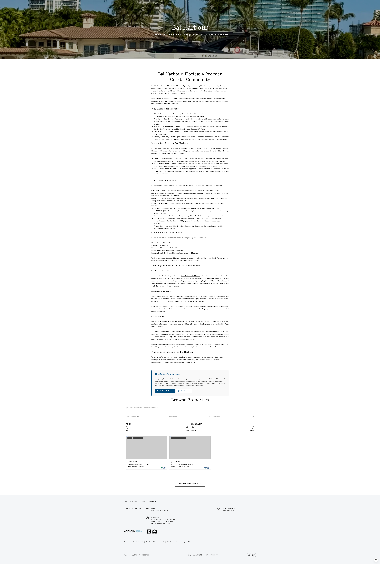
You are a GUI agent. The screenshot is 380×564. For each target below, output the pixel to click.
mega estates (169, 166)
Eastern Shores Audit (155, 542)
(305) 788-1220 (183, 391)
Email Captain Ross (164, 391)
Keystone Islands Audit (133, 542)
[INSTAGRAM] (249, 555)
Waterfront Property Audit (178, 542)
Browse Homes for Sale (190, 484)
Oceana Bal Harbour (213, 158)
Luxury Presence (141, 555)
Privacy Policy (211, 555)
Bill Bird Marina (174, 331)
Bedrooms (216, 416)
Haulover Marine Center (185, 296)
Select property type (133, 416)
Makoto (183, 198)
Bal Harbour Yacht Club (190, 276)
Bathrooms (173, 416)
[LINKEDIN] (254, 555)
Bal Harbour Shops (191, 126)
